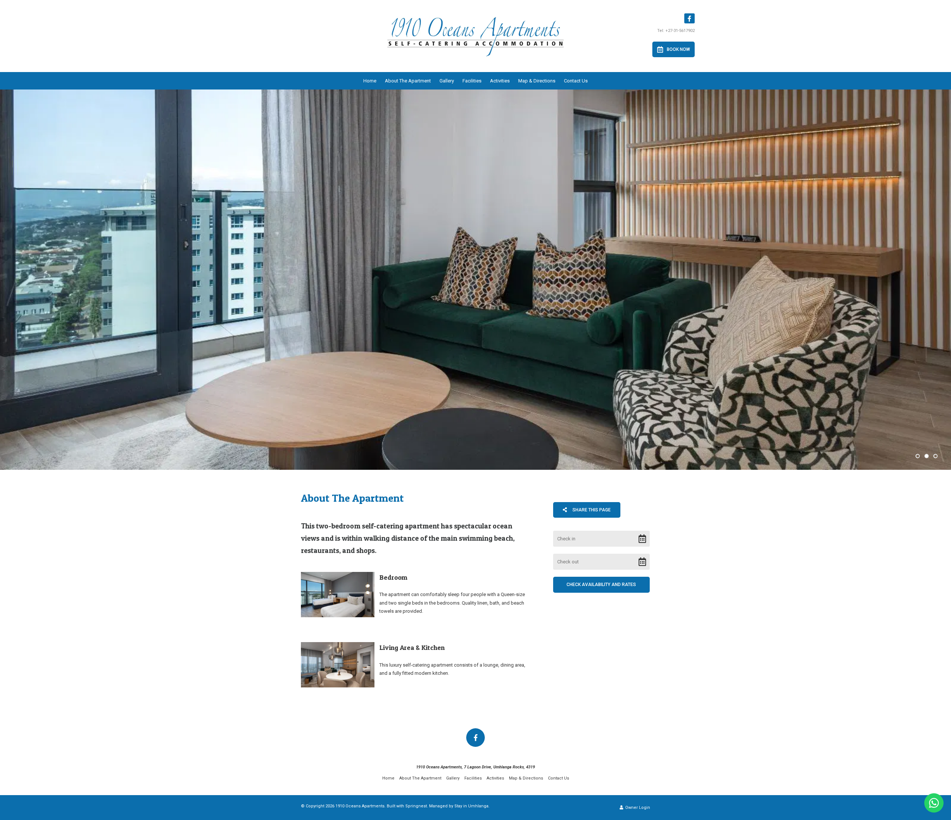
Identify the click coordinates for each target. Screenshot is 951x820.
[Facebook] (689, 18)
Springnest (416, 806)
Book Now (678, 49)
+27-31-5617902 (680, 30)
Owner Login (637, 807)
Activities (500, 81)
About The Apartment (408, 81)
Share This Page (591, 509)
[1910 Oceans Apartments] (475, 37)
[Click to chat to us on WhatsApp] (934, 803)
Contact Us (576, 81)
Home (369, 81)
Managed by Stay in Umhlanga (459, 806)
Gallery (446, 81)
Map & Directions (536, 81)
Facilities (471, 81)
